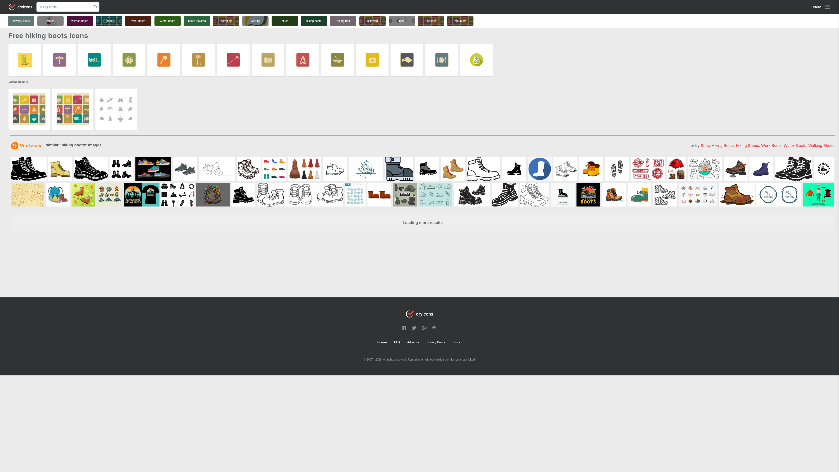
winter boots (795, 145)
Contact (457, 342)
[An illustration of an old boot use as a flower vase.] (213, 194)
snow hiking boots (717, 145)
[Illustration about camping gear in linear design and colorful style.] (705, 169)
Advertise (413, 342)
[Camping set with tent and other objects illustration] (676, 169)
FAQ (397, 342)
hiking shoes (747, 145)
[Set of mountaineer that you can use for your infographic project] (818, 194)
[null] (29, 169)
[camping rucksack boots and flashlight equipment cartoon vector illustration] (58, 194)
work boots (771, 145)
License (382, 342)
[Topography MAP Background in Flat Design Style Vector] (27, 194)
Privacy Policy (436, 342)
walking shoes (821, 145)
